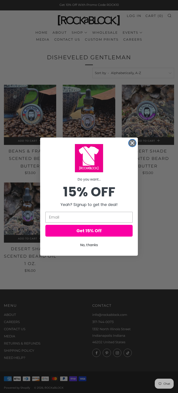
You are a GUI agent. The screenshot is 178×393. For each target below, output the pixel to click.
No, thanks (89, 244)
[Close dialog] (132, 143)
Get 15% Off (89, 231)
